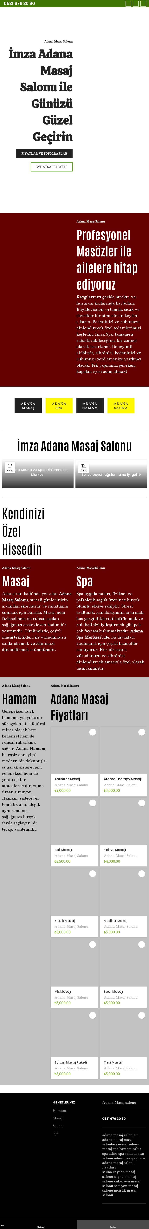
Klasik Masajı (65, 920)
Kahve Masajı (115, 849)
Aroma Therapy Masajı (123, 779)
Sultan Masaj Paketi (71, 1062)
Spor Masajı (113, 991)
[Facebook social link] (128, 4)
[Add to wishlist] (92, 732)
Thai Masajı (113, 1062)
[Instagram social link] (143, 4)
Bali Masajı (63, 849)
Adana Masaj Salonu (71, 785)
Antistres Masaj (67, 779)
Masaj (57, 1118)
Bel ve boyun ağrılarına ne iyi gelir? (111, 474)
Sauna (58, 1126)
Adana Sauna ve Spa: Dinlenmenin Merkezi (38, 472)
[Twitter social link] (136, 4)
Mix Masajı (63, 991)
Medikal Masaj (115, 920)
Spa (56, 1133)
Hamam (59, 1111)
